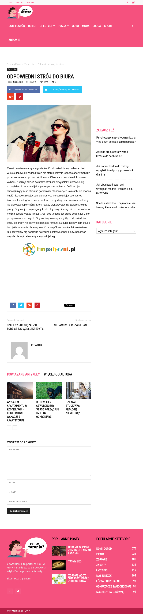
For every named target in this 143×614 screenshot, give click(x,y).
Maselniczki (104, 575)
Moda (85, 26)
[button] (132, 26)
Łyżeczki (101, 570)
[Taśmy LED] (59, 565)
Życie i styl (12, 69)
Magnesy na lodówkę (110, 592)
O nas (9, 2)
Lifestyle (45, 26)
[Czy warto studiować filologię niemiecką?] (78, 390)
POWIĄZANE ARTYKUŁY (23, 374)
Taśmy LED (74, 561)
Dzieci (32, 26)
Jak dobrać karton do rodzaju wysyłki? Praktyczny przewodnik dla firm (114, 170)
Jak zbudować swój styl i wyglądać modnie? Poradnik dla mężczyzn (114, 189)
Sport (108, 26)
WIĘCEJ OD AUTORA (58, 374)
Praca (62, 26)
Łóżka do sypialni (107, 581)
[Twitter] (133, 2)
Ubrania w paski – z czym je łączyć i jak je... (79, 550)
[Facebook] (127, 2)
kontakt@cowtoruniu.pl (20, 582)
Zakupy (101, 565)
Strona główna (14, 64)
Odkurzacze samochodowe (113, 586)
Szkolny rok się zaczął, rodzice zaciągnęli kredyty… (25, 326)
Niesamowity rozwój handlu (72, 325)
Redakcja (18, 81)
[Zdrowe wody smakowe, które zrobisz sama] (59, 579)
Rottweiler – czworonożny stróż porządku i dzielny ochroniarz (47, 409)
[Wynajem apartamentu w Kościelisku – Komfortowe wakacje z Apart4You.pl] (20, 390)
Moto (75, 26)
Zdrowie (14, 40)
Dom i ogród (17, 26)
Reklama (20, 2)
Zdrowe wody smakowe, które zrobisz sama (78, 578)
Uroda (97, 26)
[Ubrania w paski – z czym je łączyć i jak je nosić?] (59, 551)
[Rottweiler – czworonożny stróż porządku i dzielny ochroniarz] (49, 390)
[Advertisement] (71, 54)
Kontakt (30, 2)
